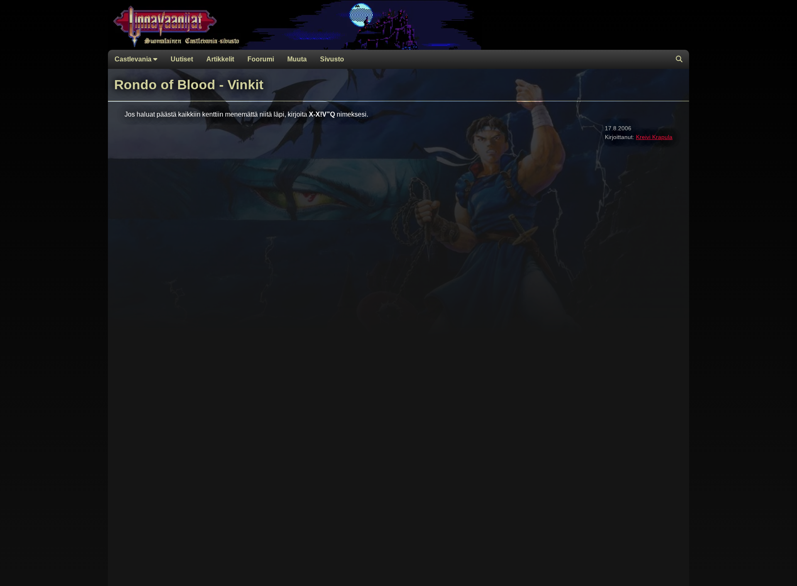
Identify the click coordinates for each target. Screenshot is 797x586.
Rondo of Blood (164, 84)
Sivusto (332, 59)
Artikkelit (220, 59)
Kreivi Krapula (654, 137)
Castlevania (134, 59)
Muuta (297, 59)
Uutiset (182, 59)
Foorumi (260, 59)
